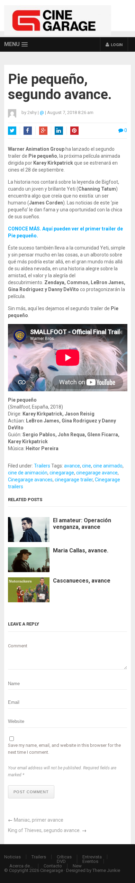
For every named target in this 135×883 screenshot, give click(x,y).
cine (86, 466)
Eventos (90, 861)
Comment (17, 645)
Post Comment (31, 792)
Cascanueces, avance (81, 580)
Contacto (53, 865)
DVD (61, 861)
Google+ (43, 130)
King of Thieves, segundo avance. (44, 830)
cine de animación (27, 472)
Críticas (64, 856)
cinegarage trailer (74, 479)
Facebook (28, 130)
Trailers (42, 466)
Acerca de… (21, 865)
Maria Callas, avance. (80, 550)
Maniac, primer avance (38, 820)
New (77, 865)
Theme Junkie (106, 870)
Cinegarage (51, 870)
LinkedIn (59, 130)
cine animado (108, 466)
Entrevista (92, 856)
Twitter (12, 130)
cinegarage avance (97, 472)
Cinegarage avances (30, 479)
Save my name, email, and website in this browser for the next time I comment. (64, 749)
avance (72, 466)
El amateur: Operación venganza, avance (82, 523)
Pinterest (74, 130)
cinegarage (62, 472)
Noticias (12, 856)
